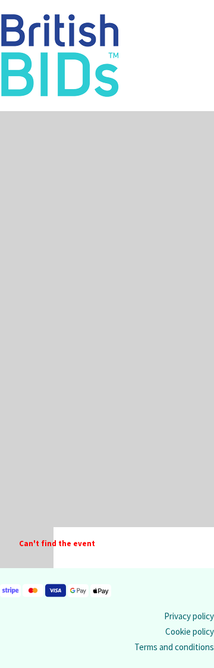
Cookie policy (189, 631)
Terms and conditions (174, 647)
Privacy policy (189, 616)
